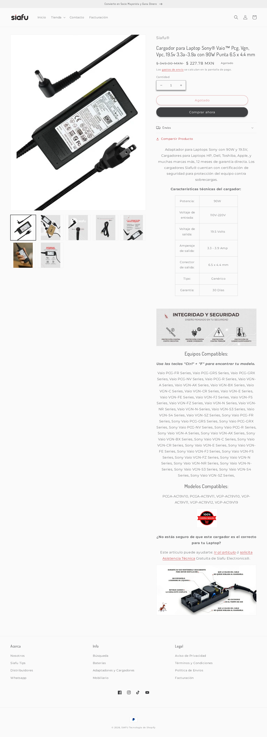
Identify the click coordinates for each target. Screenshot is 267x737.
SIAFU (124, 727)
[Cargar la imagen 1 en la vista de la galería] (23, 227)
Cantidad (163, 77)
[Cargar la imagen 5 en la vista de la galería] (133, 227)
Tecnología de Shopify (142, 727)
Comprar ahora (202, 112)
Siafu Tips (18, 663)
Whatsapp (18, 678)
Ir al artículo (225, 552)
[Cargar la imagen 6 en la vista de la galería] (23, 255)
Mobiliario (101, 678)
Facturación (184, 678)
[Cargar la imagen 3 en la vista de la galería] (78, 227)
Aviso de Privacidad (190, 656)
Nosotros (17, 656)
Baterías (99, 663)
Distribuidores (21, 670)
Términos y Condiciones (194, 663)
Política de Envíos (189, 670)
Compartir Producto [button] (177, 139)
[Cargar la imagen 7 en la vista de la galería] (50, 255)
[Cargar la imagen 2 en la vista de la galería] (50, 227)
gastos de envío (173, 69)
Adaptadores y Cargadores (114, 670)
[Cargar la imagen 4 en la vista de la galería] (105, 227)
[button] (58, 17)
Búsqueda (100, 656)
